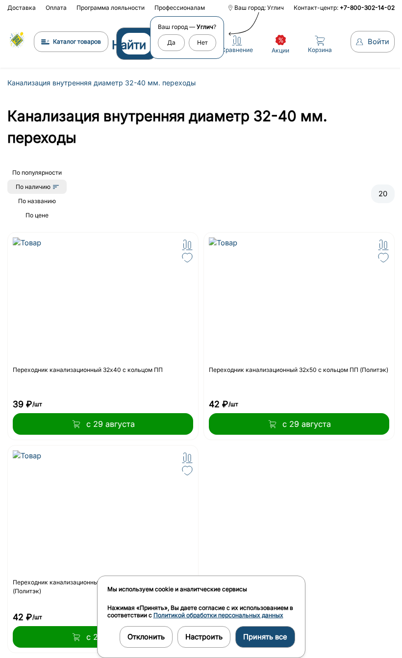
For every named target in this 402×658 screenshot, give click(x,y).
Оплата (56, 7)
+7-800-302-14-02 (367, 7)
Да (171, 42)
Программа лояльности (110, 7)
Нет (202, 42)
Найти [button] (129, 45)
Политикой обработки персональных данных (218, 615)
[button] (187, 244)
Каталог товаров (77, 41)
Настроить (204, 636)
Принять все (265, 636)
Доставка (21, 7)
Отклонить (146, 636)
